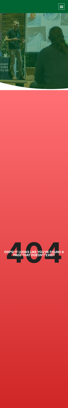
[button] (61, 6)
